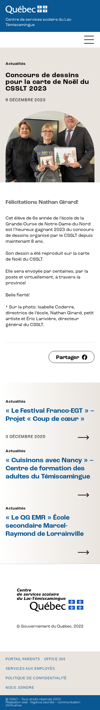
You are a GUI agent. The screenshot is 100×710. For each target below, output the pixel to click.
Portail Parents (23, 659)
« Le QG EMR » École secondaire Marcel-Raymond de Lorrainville (45, 526)
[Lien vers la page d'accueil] (26, 10)
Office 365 (55, 659)
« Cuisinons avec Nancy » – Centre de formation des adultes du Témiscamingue (50, 468)
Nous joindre (20, 688)
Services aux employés (30, 669)
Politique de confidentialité (36, 678)
